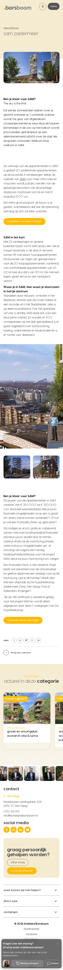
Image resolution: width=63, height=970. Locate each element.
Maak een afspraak (21, 871)
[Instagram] (14, 830)
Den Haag (13, 796)
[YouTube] (27, 830)
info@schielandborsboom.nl (21, 815)
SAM (23, 179)
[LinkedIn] (21, 830)
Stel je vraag (18, 862)
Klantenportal (31, 929)
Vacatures (31, 934)
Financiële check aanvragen (23, 620)
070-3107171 (11, 811)
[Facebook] (7, 830)
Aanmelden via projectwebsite (24, 221)
